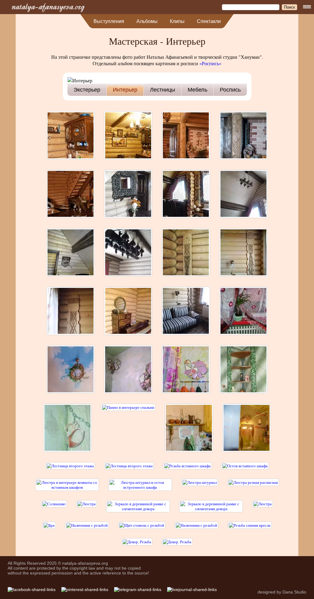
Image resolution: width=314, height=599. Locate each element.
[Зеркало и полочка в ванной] (246, 428)
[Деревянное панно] (186, 253)
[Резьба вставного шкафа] (187, 466)
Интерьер (125, 90)
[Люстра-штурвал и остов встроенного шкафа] (140, 484)
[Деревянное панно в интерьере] (186, 194)
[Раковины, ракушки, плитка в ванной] (186, 370)
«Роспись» (210, 63)
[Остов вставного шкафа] (245, 466)
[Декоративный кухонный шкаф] (70, 136)
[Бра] (49, 525)
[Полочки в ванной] (243, 370)
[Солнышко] (53, 506)
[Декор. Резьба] (137, 541)
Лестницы (162, 90)
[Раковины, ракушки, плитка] (128, 370)
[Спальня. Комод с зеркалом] (128, 311)
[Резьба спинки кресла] (249, 525)
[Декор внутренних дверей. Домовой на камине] (243, 136)
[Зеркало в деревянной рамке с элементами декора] (137, 506)
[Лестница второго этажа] (70, 466)
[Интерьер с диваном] (186, 311)
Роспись (230, 90)
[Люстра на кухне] (128, 253)
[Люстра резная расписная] (253, 484)
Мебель (197, 90)
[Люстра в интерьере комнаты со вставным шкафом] (67, 484)
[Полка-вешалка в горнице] (70, 253)
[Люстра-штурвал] (200, 484)
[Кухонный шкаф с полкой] (189, 428)
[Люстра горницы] (243, 194)
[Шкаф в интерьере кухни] (128, 136)
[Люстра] (86, 506)
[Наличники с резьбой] (86, 525)
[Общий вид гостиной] (70, 194)
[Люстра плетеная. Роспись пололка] (70, 370)
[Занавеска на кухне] (243, 311)
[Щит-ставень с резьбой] (141, 525)
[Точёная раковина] (67, 428)
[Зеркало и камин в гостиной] (128, 194)
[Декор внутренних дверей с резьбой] (186, 136)
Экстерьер (87, 90)
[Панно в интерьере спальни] (128, 428)
